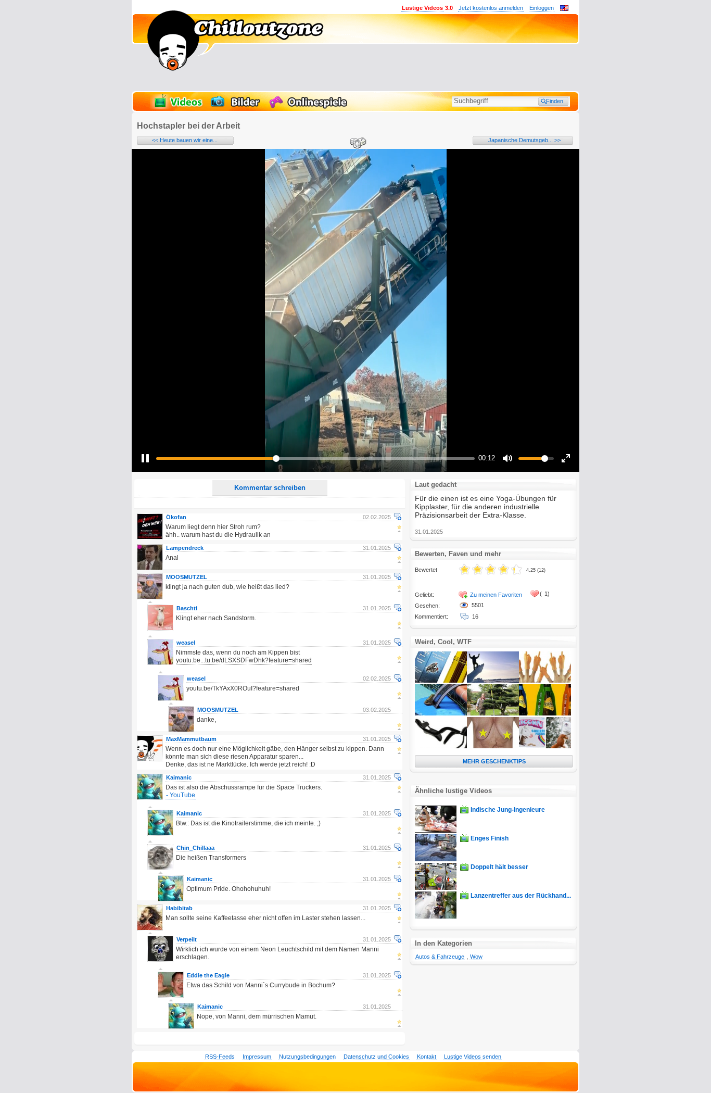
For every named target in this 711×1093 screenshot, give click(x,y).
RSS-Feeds (220, 1056)
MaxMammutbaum (191, 739)
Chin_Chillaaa (195, 848)
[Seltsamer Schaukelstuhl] (441, 746)
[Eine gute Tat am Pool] (441, 713)
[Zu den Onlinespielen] (309, 107)
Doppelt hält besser (499, 867)
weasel (185, 642)
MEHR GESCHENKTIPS (494, 761)
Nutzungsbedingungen (307, 1056)
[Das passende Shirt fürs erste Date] (493, 746)
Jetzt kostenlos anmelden (491, 8)
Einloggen (541, 8)
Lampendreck (185, 548)
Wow (476, 956)
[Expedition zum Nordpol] (493, 680)
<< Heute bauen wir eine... (185, 140)
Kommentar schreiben (270, 488)
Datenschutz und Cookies (376, 1056)
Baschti (186, 608)
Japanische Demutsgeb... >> (524, 140)
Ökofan (176, 517)
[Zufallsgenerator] (356, 143)
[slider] (315, 458)
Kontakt (426, 1056)
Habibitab (179, 908)
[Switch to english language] (564, 9)
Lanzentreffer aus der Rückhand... (521, 895)
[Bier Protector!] (545, 713)
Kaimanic (179, 777)
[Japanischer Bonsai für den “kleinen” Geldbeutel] (493, 713)
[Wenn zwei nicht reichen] (545, 680)
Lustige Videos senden (472, 1056)
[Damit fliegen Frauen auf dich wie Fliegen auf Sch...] (441, 680)
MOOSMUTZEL (186, 577)
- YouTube (180, 795)
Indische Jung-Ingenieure (508, 809)
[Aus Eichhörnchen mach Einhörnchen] (545, 746)
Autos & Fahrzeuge (439, 956)
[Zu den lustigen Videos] (177, 107)
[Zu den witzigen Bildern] (236, 107)
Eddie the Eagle (208, 975)
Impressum (257, 1056)
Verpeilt (186, 939)
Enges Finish (490, 838)
